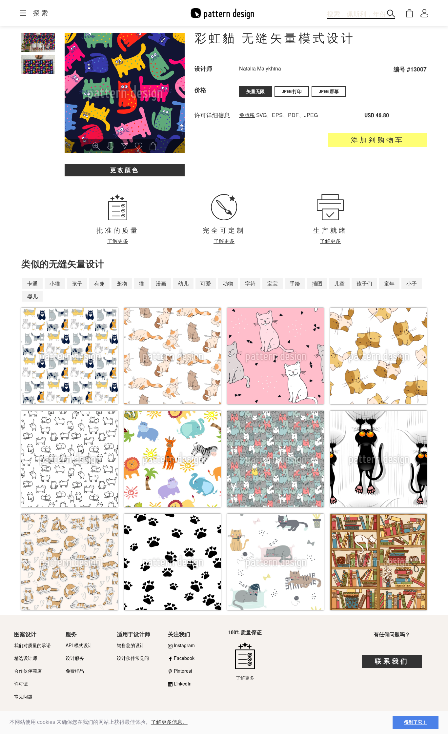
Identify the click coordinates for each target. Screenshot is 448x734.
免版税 (247, 115)
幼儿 (183, 283)
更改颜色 (124, 170)
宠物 (121, 283)
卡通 (32, 283)
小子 (411, 283)
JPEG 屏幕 (329, 91)
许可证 (21, 683)
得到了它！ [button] (415, 722)
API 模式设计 (79, 645)
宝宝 (272, 283)
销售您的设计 (130, 645)
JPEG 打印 (292, 91)
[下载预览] (110, 146)
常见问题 (23, 696)
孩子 (77, 283)
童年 (389, 283)
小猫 (55, 283)
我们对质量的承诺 (32, 645)
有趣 (99, 283)
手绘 (295, 283)
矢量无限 (255, 91)
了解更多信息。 (169, 722)
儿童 (339, 283)
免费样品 (75, 670)
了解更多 (117, 241)
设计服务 (75, 658)
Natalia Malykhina (260, 68)
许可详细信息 (212, 115)
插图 (317, 283)
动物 (228, 283)
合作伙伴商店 (28, 670)
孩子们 (364, 283)
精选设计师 (25, 658)
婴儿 (32, 296)
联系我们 (392, 661)
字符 (250, 283)
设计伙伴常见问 (133, 658)
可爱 (205, 283)
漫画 (161, 283)
